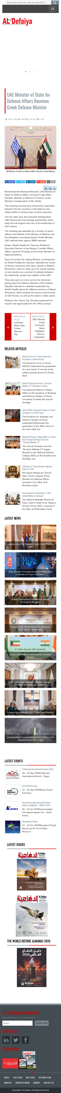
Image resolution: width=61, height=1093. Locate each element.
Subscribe (19, 1060)
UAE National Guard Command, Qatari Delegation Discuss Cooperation (38, 328)
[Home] (17, 21)
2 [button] (30, 71)
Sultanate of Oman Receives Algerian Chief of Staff (37, 468)
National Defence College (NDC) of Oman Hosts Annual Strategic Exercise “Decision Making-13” (39, 439)
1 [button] (25, 71)
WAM (22, 119)
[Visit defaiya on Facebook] (10, 180)
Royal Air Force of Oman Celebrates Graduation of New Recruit (36, 358)
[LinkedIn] (6, 1040)
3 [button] (35, 71)
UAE (42, 119)
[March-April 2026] (31, 872)
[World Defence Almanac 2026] (31, 967)
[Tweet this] (20, 180)
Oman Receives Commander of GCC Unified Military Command (36, 494)
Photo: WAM (13, 119)
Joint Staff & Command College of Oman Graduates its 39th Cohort (38, 411)
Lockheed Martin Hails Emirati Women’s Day (19, 328)
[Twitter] (15, 1040)
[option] (30, 48)
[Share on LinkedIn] (30, 180)
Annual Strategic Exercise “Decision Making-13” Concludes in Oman (36, 384)
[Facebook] (25, 1040)
